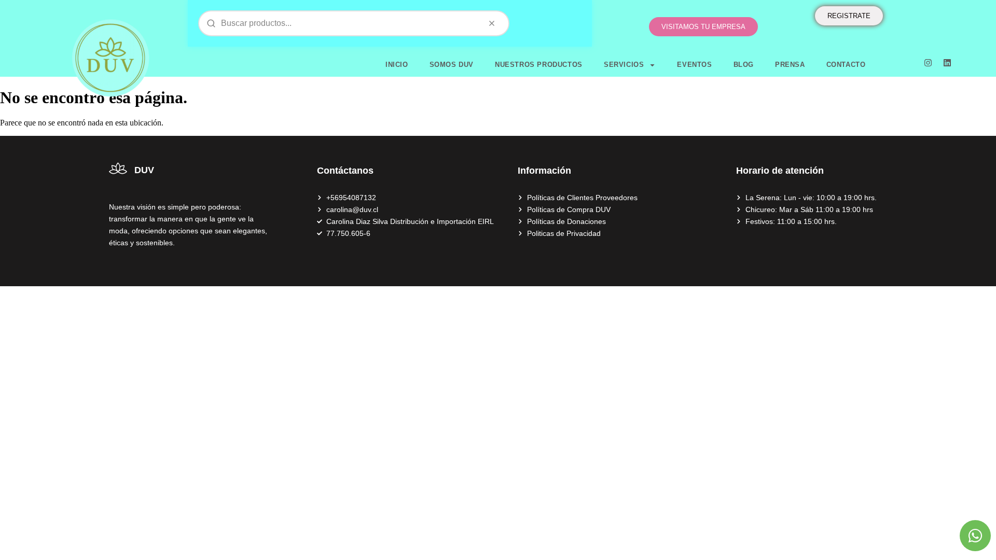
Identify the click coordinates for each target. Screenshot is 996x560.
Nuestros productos (539, 64)
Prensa (790, 64)
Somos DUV (452, 64)
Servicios (624, 64)
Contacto (846, 64)
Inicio (396, 64)
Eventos (694, 64)
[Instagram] (928, 62)
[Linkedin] (947, 62)
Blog (744, 64)
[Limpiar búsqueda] (491, 23)
